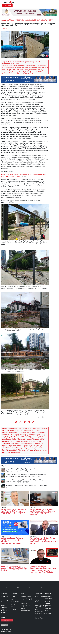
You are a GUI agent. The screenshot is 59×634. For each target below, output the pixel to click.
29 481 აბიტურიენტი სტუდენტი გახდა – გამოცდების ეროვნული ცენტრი (14, 568)
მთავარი (3, 19)
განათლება (4, 607)
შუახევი (13, 604)
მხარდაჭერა (7, 5)
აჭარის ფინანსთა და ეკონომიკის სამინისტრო (29, 19)
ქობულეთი (14, 609)
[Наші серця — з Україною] (8, 2)
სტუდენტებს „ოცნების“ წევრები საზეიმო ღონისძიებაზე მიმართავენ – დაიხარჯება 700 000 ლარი (44, 540)
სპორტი (47, 603)
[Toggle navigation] (55, 2)
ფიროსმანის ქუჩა (46, 20)
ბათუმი (13, 596)
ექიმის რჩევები (25, 610)
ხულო (13, 599)
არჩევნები (24, 603)
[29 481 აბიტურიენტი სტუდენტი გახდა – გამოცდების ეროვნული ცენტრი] (15, 556)
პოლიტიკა (48, 601)
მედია (47, 610)
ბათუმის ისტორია (41, 614)
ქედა (12, 606)
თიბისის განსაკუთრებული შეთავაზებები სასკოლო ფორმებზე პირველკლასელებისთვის (12, 540)
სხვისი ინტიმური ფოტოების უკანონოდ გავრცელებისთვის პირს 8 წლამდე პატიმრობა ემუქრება (42, 512)
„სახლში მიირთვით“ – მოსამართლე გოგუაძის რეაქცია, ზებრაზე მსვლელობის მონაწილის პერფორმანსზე (44, 569)
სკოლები (48, 608)
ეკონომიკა (48, 606)
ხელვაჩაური (15, 601)
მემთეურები (39, 618)
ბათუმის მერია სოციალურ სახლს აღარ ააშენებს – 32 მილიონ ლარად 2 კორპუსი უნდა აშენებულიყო (25, 481)
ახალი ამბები (5, 596)
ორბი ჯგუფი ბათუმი (17, 20)
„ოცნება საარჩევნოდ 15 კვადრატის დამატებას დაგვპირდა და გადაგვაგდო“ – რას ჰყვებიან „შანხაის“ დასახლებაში (26, 475)
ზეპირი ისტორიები (41, 596)
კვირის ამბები (5, 601)
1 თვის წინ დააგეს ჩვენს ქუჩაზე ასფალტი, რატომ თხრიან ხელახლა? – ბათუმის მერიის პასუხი (24, 470)
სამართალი (5, 605)
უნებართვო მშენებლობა (32, 20)
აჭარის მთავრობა (26, 596)
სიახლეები (10, 19)
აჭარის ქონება (48, 19)
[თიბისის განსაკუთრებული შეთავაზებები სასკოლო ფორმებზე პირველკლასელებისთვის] (15, 527)
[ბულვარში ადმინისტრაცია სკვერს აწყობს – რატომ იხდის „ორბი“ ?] (3, 486)
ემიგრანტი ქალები (41, 601)
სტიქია (23, 608)
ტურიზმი (48, 613)
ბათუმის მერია (5, 20)
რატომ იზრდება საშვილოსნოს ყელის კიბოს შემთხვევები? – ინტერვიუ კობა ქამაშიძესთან (13, 511)
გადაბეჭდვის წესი (43, 417)
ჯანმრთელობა (5, 610)
